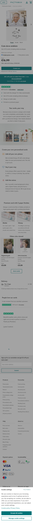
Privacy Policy (15, 508)
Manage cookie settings (16, 518)
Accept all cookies (16, 513)
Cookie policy (5, 508)
